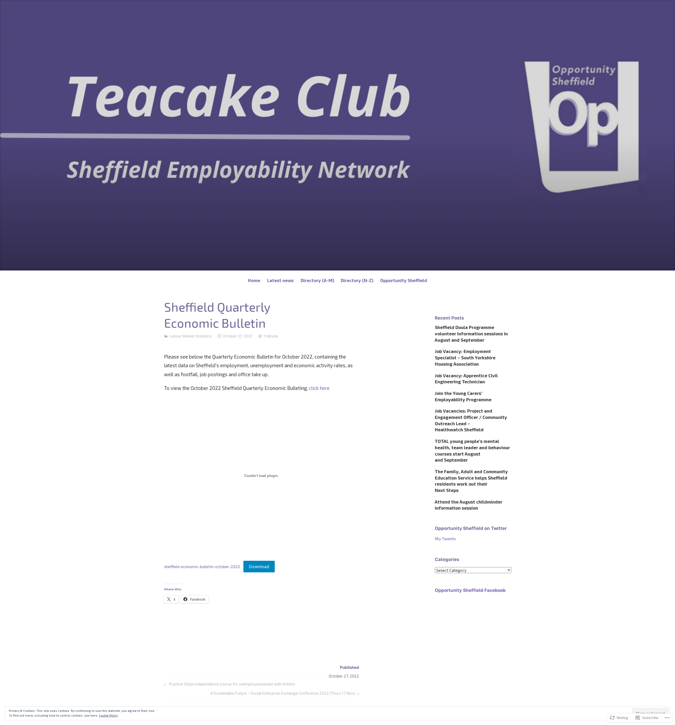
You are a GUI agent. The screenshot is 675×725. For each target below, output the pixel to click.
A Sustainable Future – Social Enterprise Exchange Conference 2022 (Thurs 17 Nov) (282, 694)
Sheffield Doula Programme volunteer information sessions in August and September (471, 333)
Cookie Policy (108, 715)
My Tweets (445, 538)
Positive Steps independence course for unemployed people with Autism (229, 685)
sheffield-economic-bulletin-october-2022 (202, 566)
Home (254, 280)
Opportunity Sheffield (403, 280)
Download (259, 566)
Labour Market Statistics (190, 336)
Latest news (280, 280)
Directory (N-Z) (357, 280)
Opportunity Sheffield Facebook (470, 590)
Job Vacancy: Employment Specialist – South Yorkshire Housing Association (465, 357)
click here (319, 388)
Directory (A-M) (317, 280)
